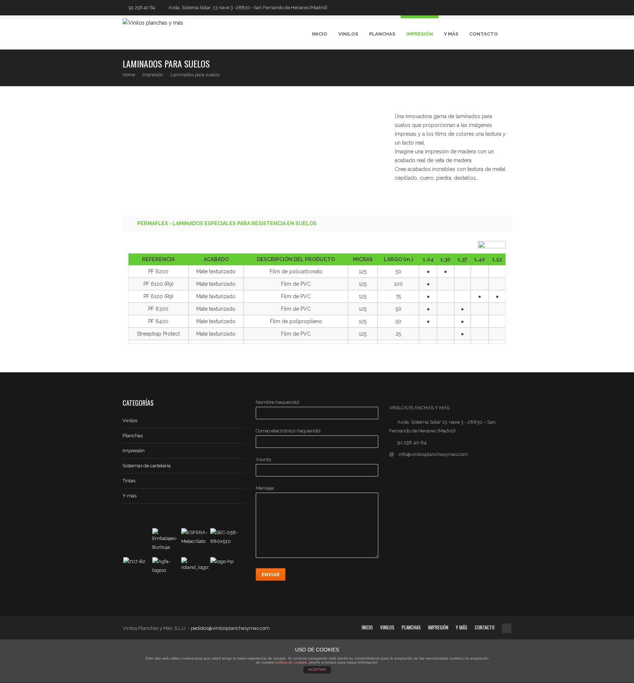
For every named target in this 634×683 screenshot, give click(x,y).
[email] (507, 7)
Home (129, 74)
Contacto (483, 34)
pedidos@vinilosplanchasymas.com (230, 628)
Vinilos (348, 34)
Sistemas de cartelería (147, 465)
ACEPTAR (317, 670)
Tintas (129, 480)
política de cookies (291, 662)
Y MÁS (451, 34)
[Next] (506, 67)
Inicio (319, 34)
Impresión (419, 34)
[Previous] (492, 67)
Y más (129, 495)
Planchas (382, 34)
